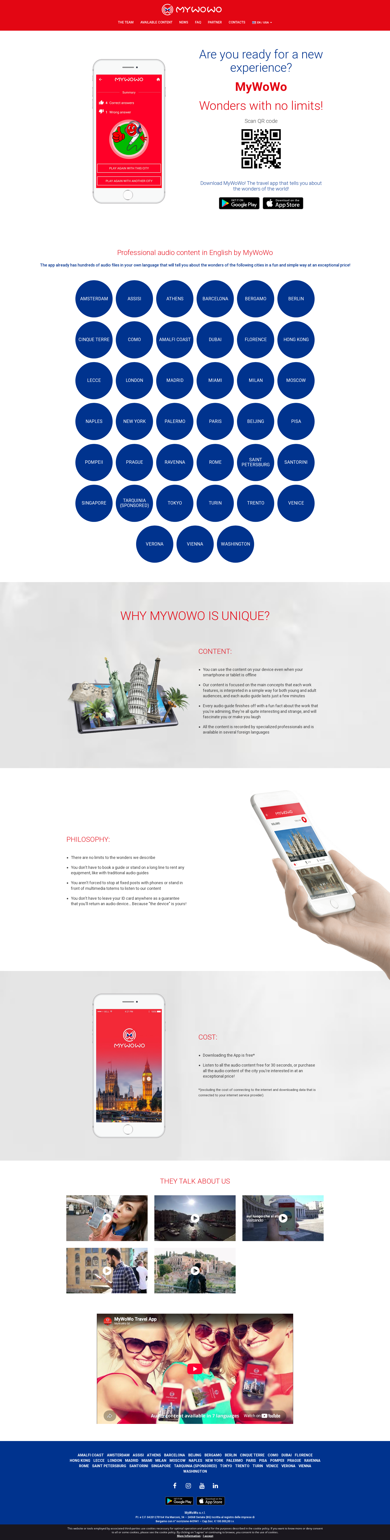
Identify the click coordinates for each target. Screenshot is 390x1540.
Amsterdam (118, 1455)
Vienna (305, 1466)
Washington (195, 1471)
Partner (215, 22)
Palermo (234, 1460)
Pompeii (277, 1460)
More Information (189, 1536)
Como (273, 1455)
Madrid (131, 1460)
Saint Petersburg (109, 1466)
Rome (84, 1466)
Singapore (161, 1466)
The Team (126, 22)
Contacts (237, 22)
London (115, 1460)
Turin (258, 1466)
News (183, 22)
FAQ (198, 22)
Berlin (231, 1455)
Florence (304, 1455)
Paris (251, 1460)
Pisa (263, 1460)
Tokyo (226, 1466)
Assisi (138, 1455)
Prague (294, 1460)
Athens (154, 1455)
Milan (160, 1460)
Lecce (98, 1460)
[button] (262, 22)
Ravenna (312, 1460)
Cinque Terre (252, 1455)
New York (214, 1460)
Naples (195, 1460)
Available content (156, 22)
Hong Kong (80, 1460)
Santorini (138, 1466)
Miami (147, 1460)
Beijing (194, 1455)
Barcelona (174, 1455)
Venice (272, 1466)
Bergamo (213, 1455)
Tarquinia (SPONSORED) (195, 1466)
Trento (242, 1466)
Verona (288, 1466)
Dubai (286, 1455)
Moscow (177, 1460)
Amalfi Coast (91, 1455)
